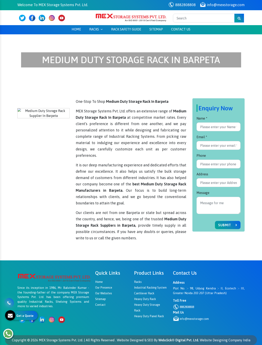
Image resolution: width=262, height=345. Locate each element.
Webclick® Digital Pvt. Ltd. (178, 340)
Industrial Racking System (150, 287)
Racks (94, 29)
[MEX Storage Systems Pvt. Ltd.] (131, 17)
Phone (201, 155)
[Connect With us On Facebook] (32, 18)
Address (202, 174)
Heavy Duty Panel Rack (149, 316)
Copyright (19, 340)
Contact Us (180, 29)
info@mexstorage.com (225, 5)
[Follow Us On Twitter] (22, 18)
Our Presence (103, 287)
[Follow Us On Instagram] (52, 18)
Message (202, 193)
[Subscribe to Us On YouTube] (62, 18)
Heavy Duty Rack (145, 299)
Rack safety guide (126, 29)
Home (76, 29)
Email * (201, 137)
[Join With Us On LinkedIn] (42, 18)
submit (225, 225)
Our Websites (103, 293)
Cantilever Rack (144, 293)
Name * (201, 118)
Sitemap (156, 29)
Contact (100, 304)
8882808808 (185, 5)
